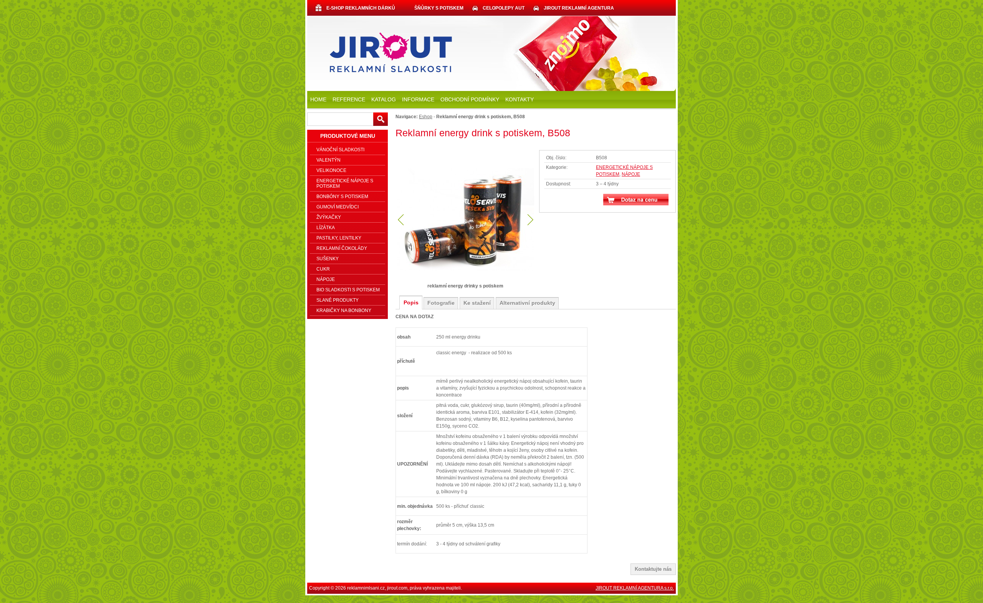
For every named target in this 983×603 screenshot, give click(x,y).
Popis (411, 302)
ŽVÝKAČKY (328, 217)
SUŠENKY (327, 258)
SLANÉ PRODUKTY (337, 300)
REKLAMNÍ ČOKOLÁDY (341, 248)
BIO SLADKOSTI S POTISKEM (348, 289)
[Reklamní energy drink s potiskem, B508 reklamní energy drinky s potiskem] (465, 220)
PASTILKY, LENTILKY (338, 238)
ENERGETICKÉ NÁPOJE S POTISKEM (344, 183)
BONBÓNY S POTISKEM (342, 196)
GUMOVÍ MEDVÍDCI (337, 207)
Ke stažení (477, 303)
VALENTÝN (328, 160)
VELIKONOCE (331, 170)
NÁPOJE (631, 174)
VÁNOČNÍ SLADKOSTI (340, 149)
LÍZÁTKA (325, 227)
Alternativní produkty (527, 303)
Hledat (380, 119)
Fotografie (441, 303)
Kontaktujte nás (653, 569)
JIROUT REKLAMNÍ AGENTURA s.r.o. (635, 588)
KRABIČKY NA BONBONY (343, 310)
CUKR (323, 269)
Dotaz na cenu (636, 199)
